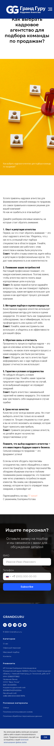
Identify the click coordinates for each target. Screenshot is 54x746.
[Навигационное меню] (50, 9)
